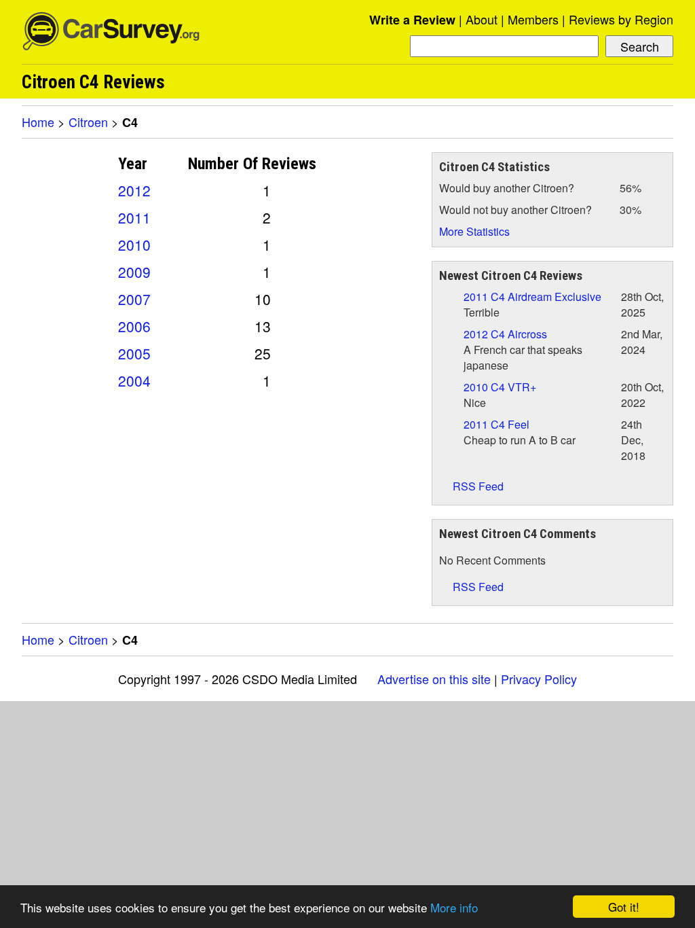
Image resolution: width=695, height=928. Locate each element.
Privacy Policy (539, 679)
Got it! (623, 906)
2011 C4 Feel (496, 424)
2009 (134, 272)
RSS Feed (477, 486)
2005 (134, 353)
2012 (134, 190)
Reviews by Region (621, 19)
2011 (134, 217)
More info (454, 907)
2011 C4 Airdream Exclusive (532, 296)
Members (533, 19)
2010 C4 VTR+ (500, 387)
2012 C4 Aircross (505, 334)
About (481, 19)
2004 (134, 380)
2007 (134, 299)
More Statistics (474, 231)
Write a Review (412, 20)
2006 (134, 326)
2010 (134, 244)
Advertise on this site (434, 679)
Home (38, 121)
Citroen (88, 121)
